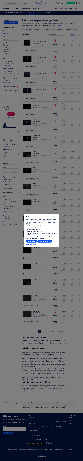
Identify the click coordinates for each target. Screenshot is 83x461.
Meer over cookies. (42, 238)
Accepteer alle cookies (45, 241)
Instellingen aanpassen (31, 244)
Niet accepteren (31, 241)
